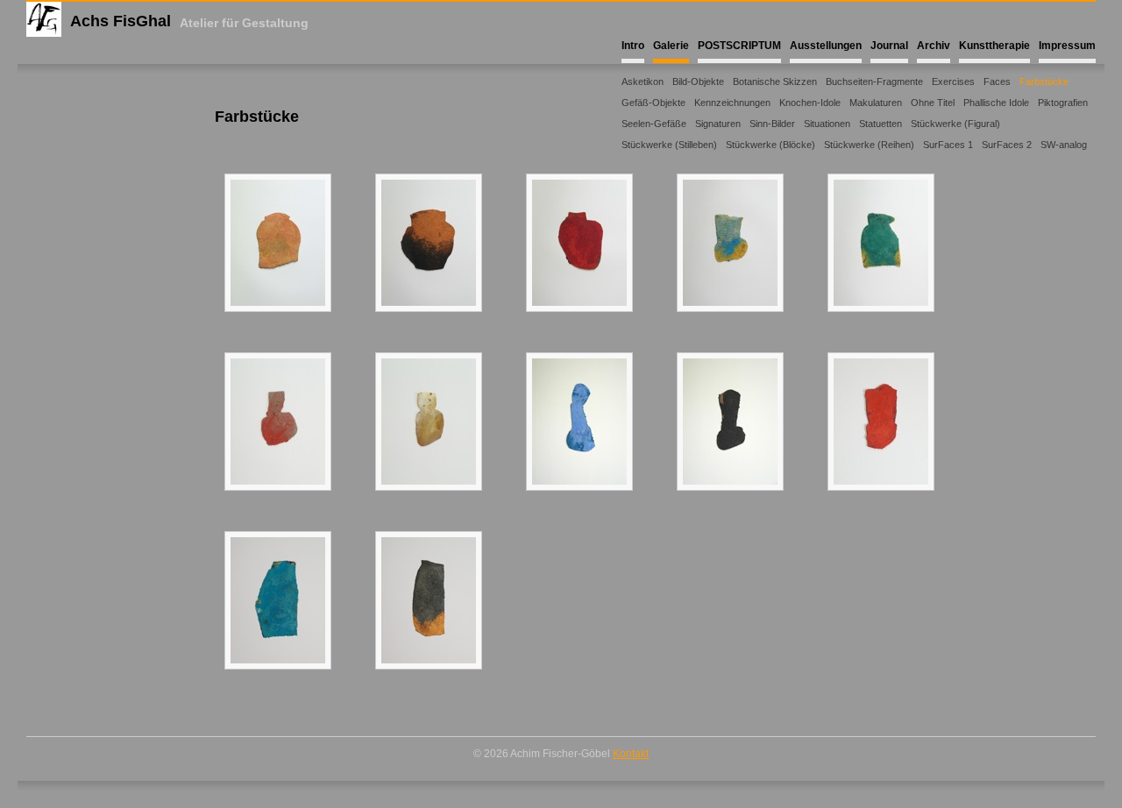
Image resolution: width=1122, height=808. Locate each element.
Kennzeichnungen (732, 102)
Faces (997, 81)
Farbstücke (1044, 81)
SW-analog (1063, 144)
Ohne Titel (933, 102)
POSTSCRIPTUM (739, 45)
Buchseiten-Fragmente (874, 81)
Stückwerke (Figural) (955, 123)
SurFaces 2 (1007, 144)
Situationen (827, 123)
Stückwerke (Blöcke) (770, 144)
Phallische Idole (996, 102)
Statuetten (880, 123)
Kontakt (631, 754)
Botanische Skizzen (775, 81)
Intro (632, 45)
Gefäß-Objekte (653, 102)
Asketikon (642, 81)
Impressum (1067, 45)
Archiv (933, 45)
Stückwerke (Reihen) (869, 144)
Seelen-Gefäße (653, 123)
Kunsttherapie (994, 45)
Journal (889, 45)
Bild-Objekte (698, 81)
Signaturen (718, 123)
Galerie (671, 45)
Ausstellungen (826, 45)
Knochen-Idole (810, 102)
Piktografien (1063, 102)
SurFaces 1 (948, 144)
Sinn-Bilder (772, 123)
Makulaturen (875, 102)
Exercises (953, 81)
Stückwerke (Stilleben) (669, 144)
